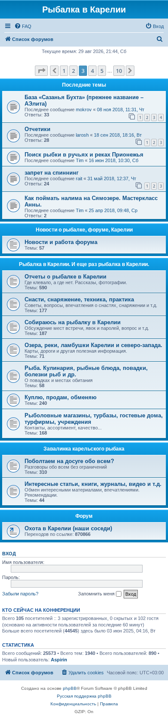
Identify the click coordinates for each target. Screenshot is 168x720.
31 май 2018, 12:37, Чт (111, 178)
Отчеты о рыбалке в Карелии (65, 276)
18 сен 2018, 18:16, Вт (118, 135)
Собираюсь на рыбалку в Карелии (73, 322)
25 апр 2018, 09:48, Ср (113, 210)
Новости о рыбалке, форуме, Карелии (84, 230)
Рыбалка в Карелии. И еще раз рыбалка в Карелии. (84, 264)
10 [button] (119, 71)
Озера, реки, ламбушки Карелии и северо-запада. (93, 345)
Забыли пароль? (20, 593)
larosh (82, 135)
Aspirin (59, 659)
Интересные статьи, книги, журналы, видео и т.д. (93, 484)
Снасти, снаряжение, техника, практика (79, 299)
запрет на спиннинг (51, 172)
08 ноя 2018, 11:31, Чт (120, 109)
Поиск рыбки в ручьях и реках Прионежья (84, 154)
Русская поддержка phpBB (84, 696)
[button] (41, 71)
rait (79, 178)
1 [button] (63, 71)
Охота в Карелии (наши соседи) (68, 528)
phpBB (70, 688)
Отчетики (37, 129)
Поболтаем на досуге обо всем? (69, 461)
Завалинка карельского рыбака (84, 449)
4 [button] (92, 71)
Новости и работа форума (61, 242)
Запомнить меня (97, 593)
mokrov (84, 109)
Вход (9, 553)
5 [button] (101, 71)
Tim (80, 160)
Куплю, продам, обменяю (60, 397)
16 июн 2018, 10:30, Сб (113, 160)
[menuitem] (22, 26)
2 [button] (73, 71)
